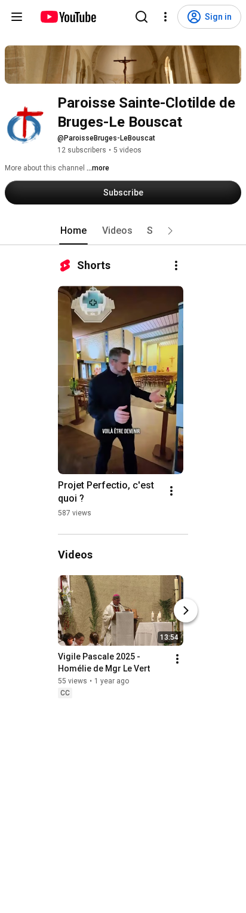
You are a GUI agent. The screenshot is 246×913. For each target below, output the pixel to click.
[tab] (73, 230)
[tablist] (123, 230)
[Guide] (17, 17)
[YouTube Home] (67, 16)
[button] (170, 230)
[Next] (186, 610)
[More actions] (176, 265)
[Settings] (165, 17)
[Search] (141, 17)
